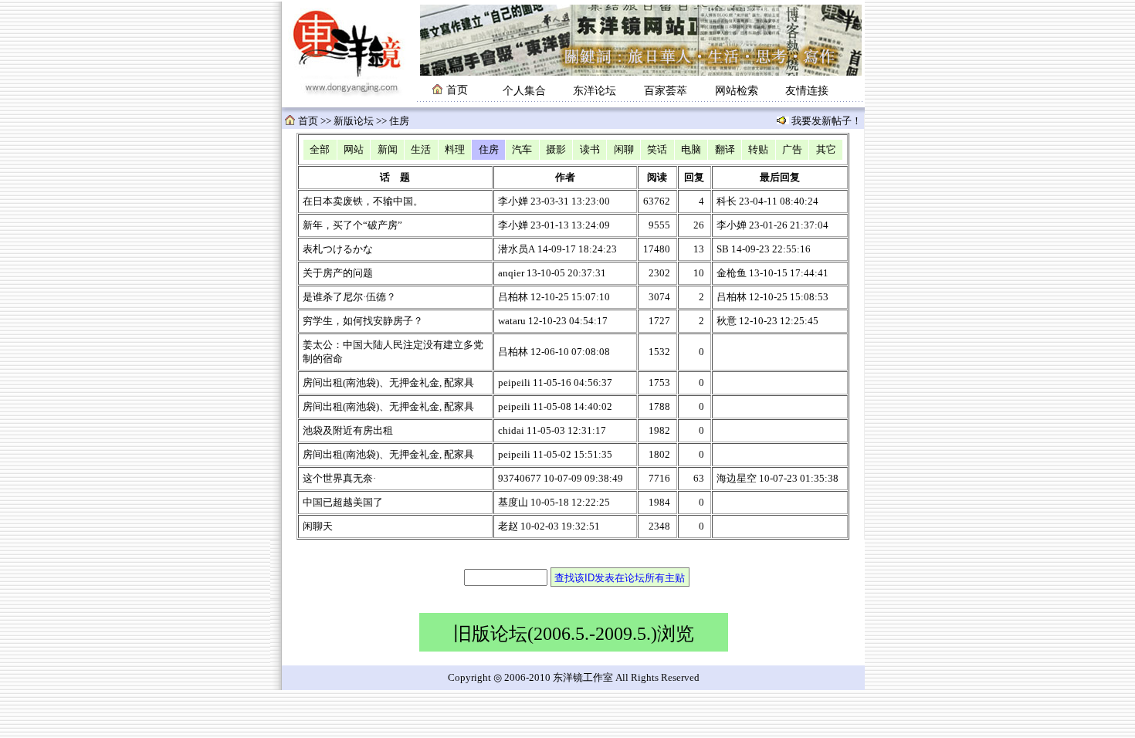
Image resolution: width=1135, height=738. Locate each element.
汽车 (522, 149)
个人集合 (524, 90)
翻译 (725, 149)
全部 (320, 149)
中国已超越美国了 (343, 502)
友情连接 (806, 90)
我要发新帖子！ (825, 121)
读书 (590, 149)
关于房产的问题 (338, 273)
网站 (354, 149)
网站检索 (736, 90)
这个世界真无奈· (339, 478)
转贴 (758, 149)
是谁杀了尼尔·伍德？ (349, 297)
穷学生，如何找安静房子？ (363, 321)
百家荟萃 (665, 90)
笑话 (657, 149)
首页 (308, 121)
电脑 (691, 149)
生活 (421, 149)
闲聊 (624, 149)
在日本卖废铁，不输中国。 (363, 201)
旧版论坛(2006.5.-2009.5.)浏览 (573, 634)
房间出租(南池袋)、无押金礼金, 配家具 (388, 382)
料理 (455, 149)
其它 (826, 149)
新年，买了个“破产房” (352, 225)
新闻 (388, 149)
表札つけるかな (338, 249)
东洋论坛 (594, 90)
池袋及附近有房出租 (348, 430)
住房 (489, 149)
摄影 (556, 149)
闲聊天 (318, 526)
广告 (792, 149)
